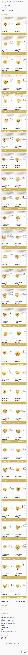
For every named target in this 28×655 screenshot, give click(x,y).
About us (3, 607)
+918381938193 (5, 627)
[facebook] (2, 638)
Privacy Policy (5, 610)
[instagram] (5, 638)
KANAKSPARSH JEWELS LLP (15, 2)
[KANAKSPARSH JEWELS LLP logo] (5, 2)
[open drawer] (2, 2)
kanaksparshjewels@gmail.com (8, 631)
